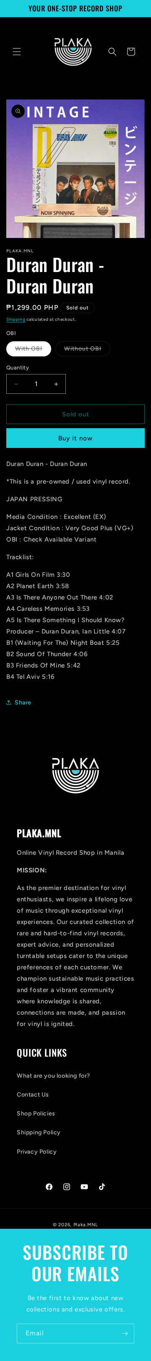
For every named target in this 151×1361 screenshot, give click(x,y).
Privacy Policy (37, 1151)
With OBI (33, 350)
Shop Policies (36, 1113)
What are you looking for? (53, 1075)
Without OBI (87, 350)
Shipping (16, 319)
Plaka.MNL (85, 1225)
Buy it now (75, 438)
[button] (17, 51)
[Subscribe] (124, 1333)
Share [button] (23, 702)
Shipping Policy (39, 1132)
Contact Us (33, 1094)
